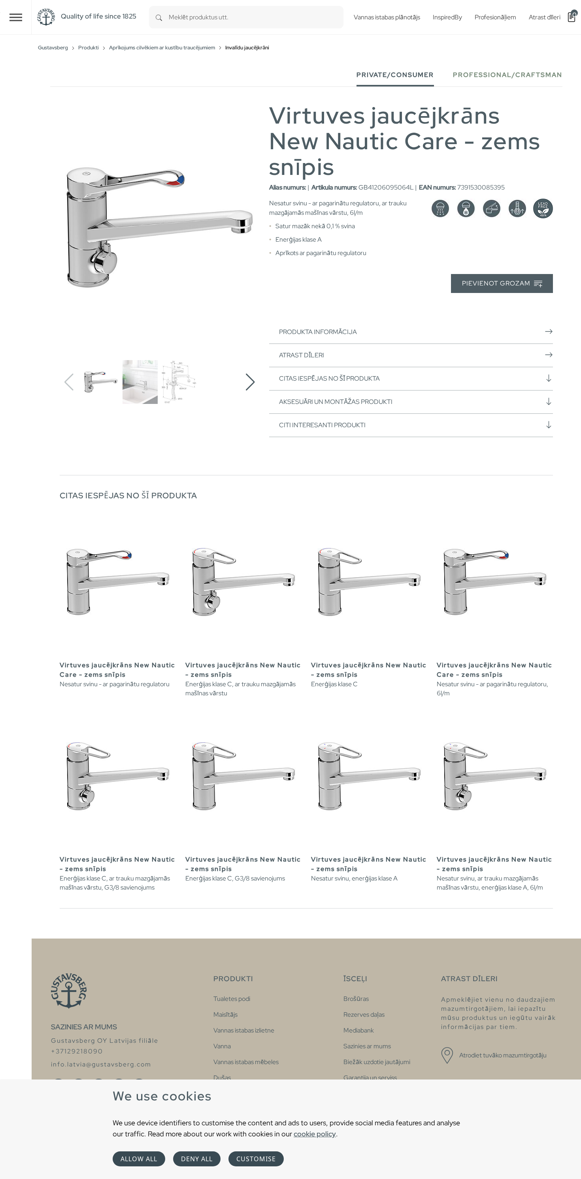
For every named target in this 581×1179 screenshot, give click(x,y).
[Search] (159, 17)
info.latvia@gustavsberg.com (101, 1064)
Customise (256, 1159)
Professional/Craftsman (507, 75)
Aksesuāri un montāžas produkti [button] (335, 402)
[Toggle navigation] (16, 17)
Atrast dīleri (301, 355)
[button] (250, 382)
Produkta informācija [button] (318, 332)
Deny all (197, 1159)
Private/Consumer (395, 75)
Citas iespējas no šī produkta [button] (329, 378)
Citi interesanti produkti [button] (322, 425)
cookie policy (315, 1133)
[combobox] (256, 17)
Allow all (139, 1159)
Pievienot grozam (497, 283)
